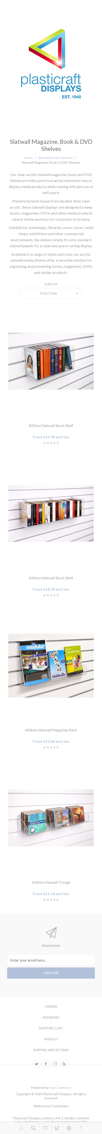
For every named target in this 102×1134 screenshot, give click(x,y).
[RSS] (64, 1064)
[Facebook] (46, 1064)
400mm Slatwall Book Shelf (51, 425)
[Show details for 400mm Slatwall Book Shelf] (51, 361)
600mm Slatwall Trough (51, 882)
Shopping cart (57, 1128)
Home (28, 158)
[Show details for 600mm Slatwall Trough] (51, 817)
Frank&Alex (60, 1106)
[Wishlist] (45, 1128)
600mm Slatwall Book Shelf (51, 578)
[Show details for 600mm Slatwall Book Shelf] (51, 513)
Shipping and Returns (51, 1050)
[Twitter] (36, 1064)
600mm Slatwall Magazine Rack (51, 730)
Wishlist (51, 1039)
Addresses (51, 1017)
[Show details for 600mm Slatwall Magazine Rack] (51, 665)
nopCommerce (60, 1088)
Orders (51, 1006)
